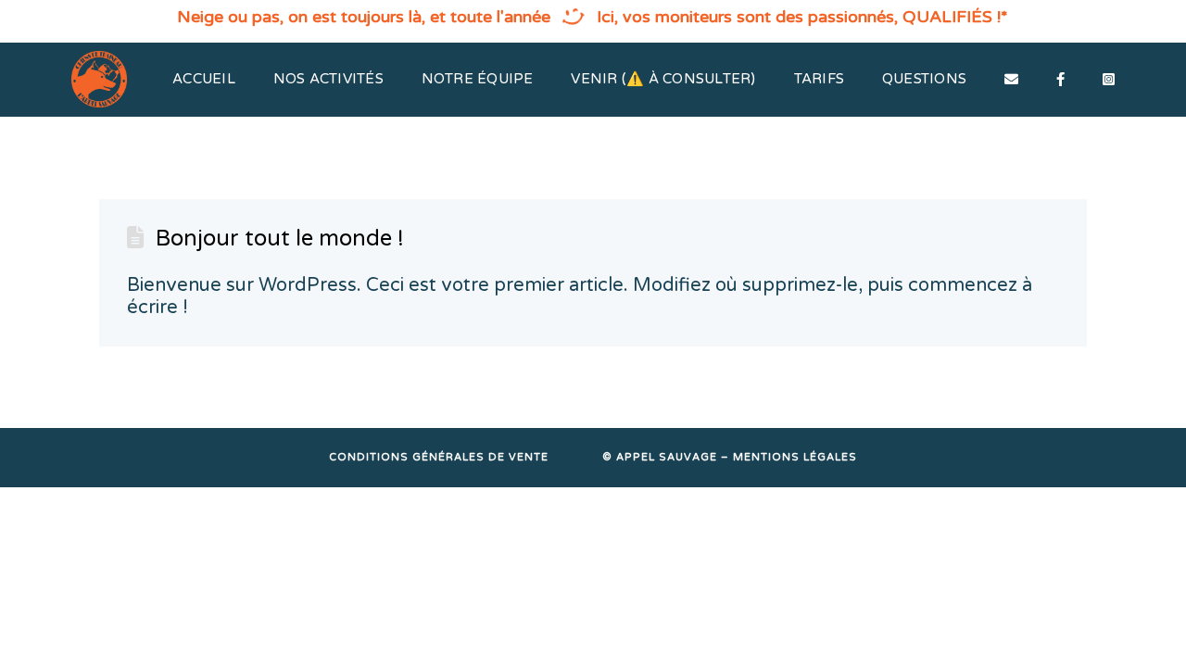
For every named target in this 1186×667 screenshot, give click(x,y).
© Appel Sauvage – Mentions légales (729, 457)
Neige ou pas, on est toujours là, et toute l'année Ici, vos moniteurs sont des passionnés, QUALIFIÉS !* (592, 16)
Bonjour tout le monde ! (280, 238)
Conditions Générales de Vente (439, 457)
